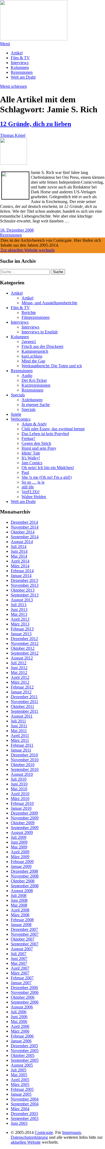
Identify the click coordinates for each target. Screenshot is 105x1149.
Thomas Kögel (12, 135)
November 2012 (24, 643)
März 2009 (20, 856)
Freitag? (28, 438)
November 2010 (24, 759)
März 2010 (20, 798)
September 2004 (24, 1104)
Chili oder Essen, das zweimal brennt (53, 429)
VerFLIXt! (31, 492)
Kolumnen (20, 67)
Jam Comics (32, 462)
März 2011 (20, 740)
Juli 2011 (18, 721)
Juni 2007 (19, 958)
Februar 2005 (22, 1089)
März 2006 (20, 1031)
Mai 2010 (19, 789)
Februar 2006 (22, 1036)
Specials (18, 395)
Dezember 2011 (24, 696)
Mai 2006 (19, 1021)
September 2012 (24, 653)
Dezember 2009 (24, 813)
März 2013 (20, 624)
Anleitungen (32, 399)
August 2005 (22, 1065)
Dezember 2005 (24, 1045)
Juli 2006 (18, 1012)
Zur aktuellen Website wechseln (28, 250)
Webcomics (20, 419)
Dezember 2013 (24, 580)
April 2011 (20, 735)
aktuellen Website (26, 1142)
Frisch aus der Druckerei (42, 346)
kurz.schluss (32, 356)
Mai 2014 (19, 556)
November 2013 (24, 585)
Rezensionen (22, 72)
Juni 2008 (19, 900)
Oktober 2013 (22, 590)
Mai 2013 (19, 614)
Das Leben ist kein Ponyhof (45, 433)
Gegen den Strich (36, 443)
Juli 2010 (18, 779)
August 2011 (22, 716)
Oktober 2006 (22, 997)
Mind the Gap (33, 361)
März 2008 (20, 915)
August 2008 (22, 890)
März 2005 (20, 1084)
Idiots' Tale (31, 453)
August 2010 (22, 774)
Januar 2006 (21, 1041)
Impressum (71, 1132)
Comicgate (44, 1132)
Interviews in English (40, 332)
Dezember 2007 (24, 929)
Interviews (20, 62)
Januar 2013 (21, 633)
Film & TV (20, 57)
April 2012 (20, 677)
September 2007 (24, 944)
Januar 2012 (21, 692)
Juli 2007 (18, 953)
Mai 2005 (19, 1075)
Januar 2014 (21, 575)
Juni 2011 (19, 726)
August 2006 (22, 1007)
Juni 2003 (19, 1123)
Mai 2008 (19, 905)
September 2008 (24, 885)
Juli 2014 (18, 546)
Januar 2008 (21, 924)
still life (28, 487)
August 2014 (22, 541)
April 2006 (20, 1026)
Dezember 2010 (24, 755)
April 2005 (20, 1079)
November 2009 (24, 818)
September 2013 (24, 595)
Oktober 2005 (22, 1055)
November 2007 (24, 934)
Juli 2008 (18, 895)
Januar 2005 (21, 1094)
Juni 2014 (19, 551)
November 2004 (24, 1099)
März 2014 (20, 566)
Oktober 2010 (22, 764)
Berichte (29, 312)
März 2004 (20, 1108)
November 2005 (24, 1050)
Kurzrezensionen (36, 385)
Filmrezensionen (36, 317)
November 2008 (24, 876)
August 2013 (22, 600)
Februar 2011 (22, 745)
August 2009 (22, 832)
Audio (27, 375)
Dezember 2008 (24, 871)
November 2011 (24, 701)
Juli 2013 (18, 604)
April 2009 (20, 852)
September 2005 (24, 1060)
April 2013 (20, 619)
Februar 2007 (22, 978)
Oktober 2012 (22, 648)
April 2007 (20, 968)
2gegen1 (29, 341)
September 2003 (24, 1118)
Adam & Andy (34, 424)
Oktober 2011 (22, 706)
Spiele (16, 414)
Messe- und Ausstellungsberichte (49, 303)
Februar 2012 (22, 687)
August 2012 (22, 658)
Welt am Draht (23, 77)
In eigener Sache (36, 404)
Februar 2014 (22, 570)
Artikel (17, 53)
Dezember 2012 (24, 638)
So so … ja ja (33, 482)
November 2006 (24, 992)
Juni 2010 (19, 784)
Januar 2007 (21, 982)
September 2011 (24, 711)
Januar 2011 (21, 750)
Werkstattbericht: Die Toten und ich (52, 366)
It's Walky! (31, 458)
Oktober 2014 (22, 532)
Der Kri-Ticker (34, 380)
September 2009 (24, 827)
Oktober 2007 (22, 939)
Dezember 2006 (24, 987)
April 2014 (20, 561)
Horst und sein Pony (39, 448)
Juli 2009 (18, 837)
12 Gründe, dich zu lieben (35, 123)
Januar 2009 (21, 866)
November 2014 (24, 527)
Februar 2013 (22, 629)
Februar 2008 (22, 919)
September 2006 (24, 1002)
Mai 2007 (19, 963)
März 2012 (20, 682)
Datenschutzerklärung (29, 1137)
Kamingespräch (35, 351)
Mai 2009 (19, 847)
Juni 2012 (19, 667)
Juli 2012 (18, 663)
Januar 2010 (21, 808)
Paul (25, 472)
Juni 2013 (19, 609)
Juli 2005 (18, 1070)
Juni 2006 (19, 1016)
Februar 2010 (22, 803)
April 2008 (20, 910)
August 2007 (22, 949)
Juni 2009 (19, 842)
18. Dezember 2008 (17, 230)
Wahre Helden (34, 496)
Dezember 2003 (24, 1113)
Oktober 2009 (22, 822)
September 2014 (24, 537)
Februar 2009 (22, 861)
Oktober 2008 (22, 881)
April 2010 (20, 793)
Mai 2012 (19, 672)
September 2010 (24, 769)
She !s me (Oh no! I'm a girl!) (47, 477)
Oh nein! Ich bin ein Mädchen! (48, 467)
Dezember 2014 (24, 522)
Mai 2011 (19, 730)
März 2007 (20, 973)
